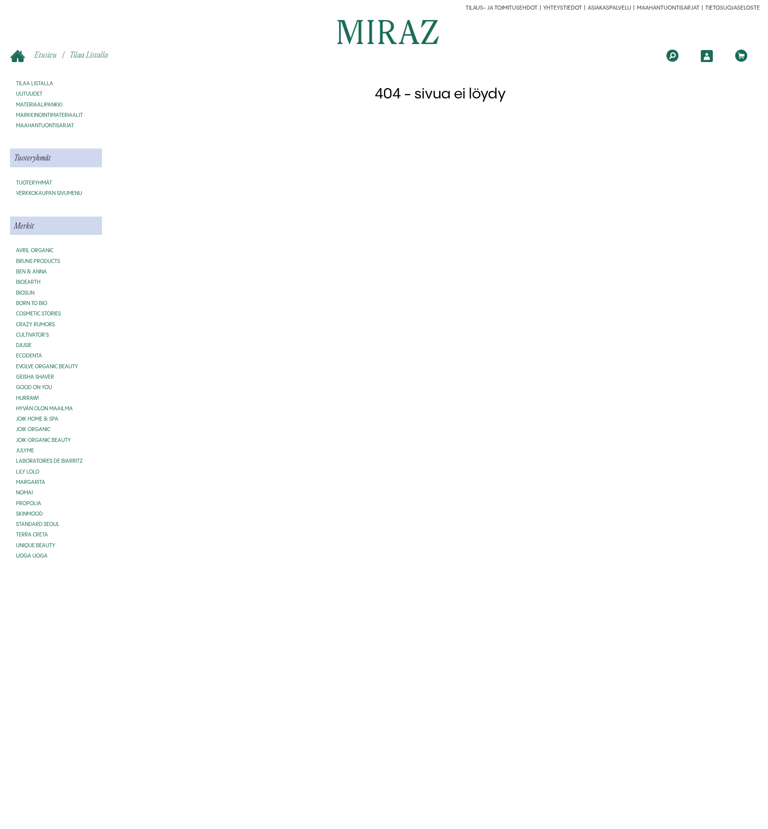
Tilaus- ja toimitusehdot (502, 8)
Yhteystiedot (562, 8)
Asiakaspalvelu (609, 8)
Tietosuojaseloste (732, 8)
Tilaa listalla (89, 54)
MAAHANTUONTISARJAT (668, 8)
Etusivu (45, 54)
